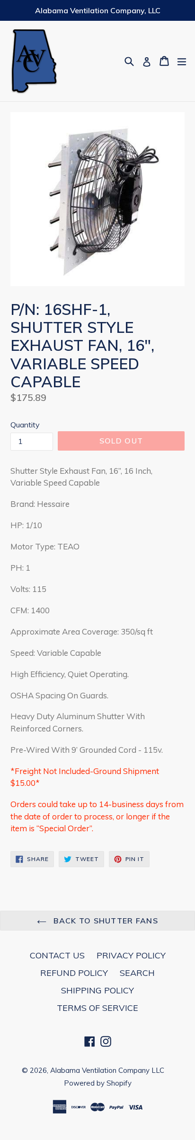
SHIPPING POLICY (97, 990)
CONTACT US (57, 955)
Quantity (25, 424)
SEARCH (137, 972)
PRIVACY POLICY (131, 955)
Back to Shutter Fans (104, 920)
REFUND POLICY (74, 972)
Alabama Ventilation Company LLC (107, 1070)
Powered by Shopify (98, 1083)
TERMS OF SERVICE (97, 1007)
